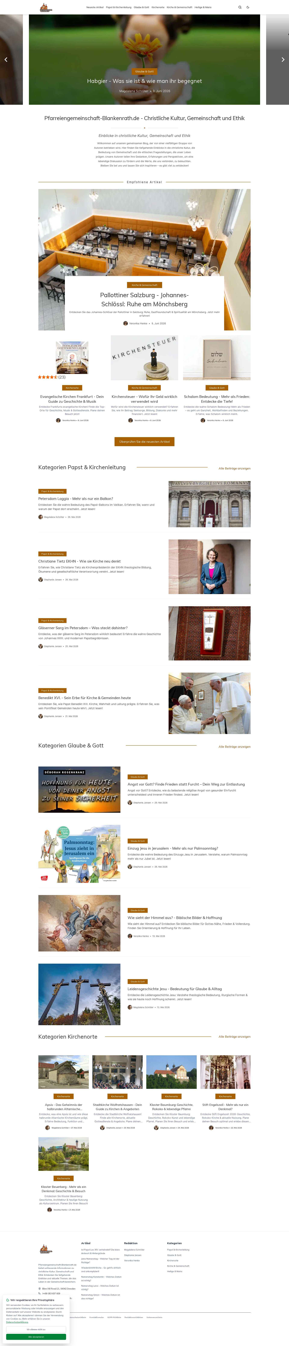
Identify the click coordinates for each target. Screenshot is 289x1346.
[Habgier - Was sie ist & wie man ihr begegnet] (144, 59)
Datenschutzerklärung (17, 1322)
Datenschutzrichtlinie (77, 1317)
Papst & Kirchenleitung (118, 7)
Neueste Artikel (95, 7)
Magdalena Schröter (134, 1249)
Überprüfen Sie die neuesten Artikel (144, 441)
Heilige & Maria (203, 7)
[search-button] (240, 7)
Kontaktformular (97, 1317)
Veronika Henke (132, 1260)
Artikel (85, 1243)
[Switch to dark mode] (248, 7)
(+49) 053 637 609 (51, 1293)
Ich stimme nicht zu (36, 1329)
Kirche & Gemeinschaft (179, 7)
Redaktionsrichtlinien (134, 1317)
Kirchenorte (158, 7)
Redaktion (130, 1243)
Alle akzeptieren (36, 1336)
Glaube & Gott (141, 7)
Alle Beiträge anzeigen (235, 468)
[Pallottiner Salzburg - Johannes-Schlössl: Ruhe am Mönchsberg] (144, 259)
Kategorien (174, 1243)
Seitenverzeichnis (154, 1317)
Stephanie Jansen (132, 1255)
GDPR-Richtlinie (114, 1317)
